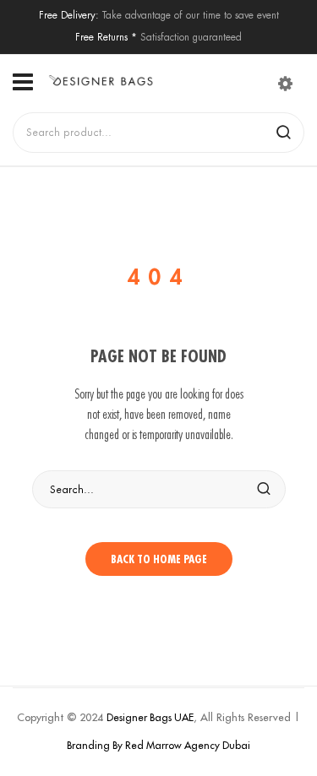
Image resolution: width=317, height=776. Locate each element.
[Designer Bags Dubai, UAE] (101, 81)
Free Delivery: (69, 14)
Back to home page (159, 559)
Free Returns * (106, 36)
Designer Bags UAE (150, 717)
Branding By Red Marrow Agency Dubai (158, 745)
